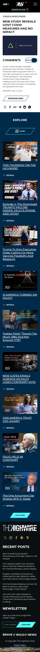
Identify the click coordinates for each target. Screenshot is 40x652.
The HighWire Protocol (20, 647)
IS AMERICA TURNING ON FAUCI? (20, 296)
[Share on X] (5, 107)
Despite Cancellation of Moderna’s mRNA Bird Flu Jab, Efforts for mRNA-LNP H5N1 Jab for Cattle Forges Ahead (19, 576)
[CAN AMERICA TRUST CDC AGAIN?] (20, 404)
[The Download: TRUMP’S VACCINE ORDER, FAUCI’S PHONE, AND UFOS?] (20, 190)
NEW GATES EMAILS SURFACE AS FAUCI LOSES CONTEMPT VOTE (19, 379)
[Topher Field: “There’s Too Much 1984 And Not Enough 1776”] (20, 320)
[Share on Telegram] (19, 107)
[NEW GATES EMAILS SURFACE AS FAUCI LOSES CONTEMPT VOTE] (20, 362)
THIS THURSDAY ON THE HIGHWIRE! (19, 167)
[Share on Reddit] (24, 107)
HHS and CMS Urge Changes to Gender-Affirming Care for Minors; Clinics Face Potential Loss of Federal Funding (19, 598)
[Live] (20, 4)
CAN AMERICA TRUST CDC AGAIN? (17, 420)
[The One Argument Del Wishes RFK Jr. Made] (20, 482)
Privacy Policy (20, 645)
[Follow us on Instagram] (10, 538)
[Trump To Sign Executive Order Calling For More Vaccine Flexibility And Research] (20, 235)
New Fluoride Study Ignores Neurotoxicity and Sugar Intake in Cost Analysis (20, 556)
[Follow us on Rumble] (21, 538)
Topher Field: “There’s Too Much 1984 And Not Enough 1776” (20, 337)
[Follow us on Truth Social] (27, 538)
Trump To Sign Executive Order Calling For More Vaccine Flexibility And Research (19, 254)
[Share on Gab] (14, 107)
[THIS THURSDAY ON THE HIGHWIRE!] (20, 151)
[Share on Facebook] (10, 107)
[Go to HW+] (5, 4)
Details (10, 175)
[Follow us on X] (5, 538)
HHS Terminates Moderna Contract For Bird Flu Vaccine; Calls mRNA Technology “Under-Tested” (20, 586)
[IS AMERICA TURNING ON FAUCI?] (20, 281)
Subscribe (25, 624)
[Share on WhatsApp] (29, 107)
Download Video (15, 98)
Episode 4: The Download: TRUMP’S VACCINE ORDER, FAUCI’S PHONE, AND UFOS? (20, 209)
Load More (20, 515)
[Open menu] (35, 4)
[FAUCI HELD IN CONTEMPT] (20, 443)
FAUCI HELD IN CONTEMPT (13, 458)
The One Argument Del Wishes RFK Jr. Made (18, 497)
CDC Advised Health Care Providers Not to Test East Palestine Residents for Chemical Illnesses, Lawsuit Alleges (19, 566)
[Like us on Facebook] (16, 538)
